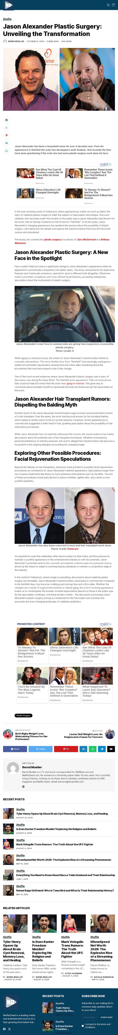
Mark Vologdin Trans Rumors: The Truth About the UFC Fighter (54, 844)
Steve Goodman (73, 973)
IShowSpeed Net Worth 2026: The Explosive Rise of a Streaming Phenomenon (63, 859)
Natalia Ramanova (104, 977)
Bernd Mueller (16, 41)
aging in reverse (75, 383)
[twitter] (9, 1029)
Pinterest (72, 548)
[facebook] (4, 1029)
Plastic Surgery (23, 715)
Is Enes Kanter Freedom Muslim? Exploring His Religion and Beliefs (56, 829)
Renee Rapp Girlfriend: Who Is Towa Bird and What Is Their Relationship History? (65, 890)
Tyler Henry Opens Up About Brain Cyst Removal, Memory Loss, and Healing (62, 813)
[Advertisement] (64, 122)
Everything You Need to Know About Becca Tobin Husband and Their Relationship (65, 875)
